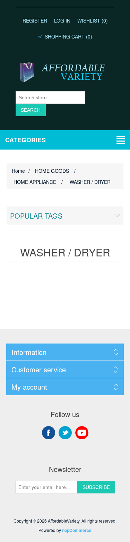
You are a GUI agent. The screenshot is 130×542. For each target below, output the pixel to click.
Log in (62, 20)
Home (18, 170)
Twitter (65, 432)
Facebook (48, 432)
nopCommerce (77, 530)
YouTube (81, 432)
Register (35, 20)
